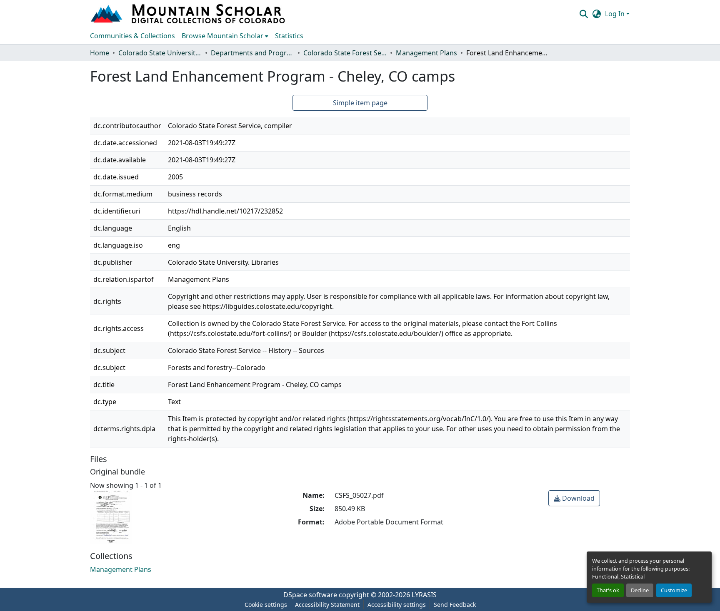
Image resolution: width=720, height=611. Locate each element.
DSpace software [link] (310, 594)
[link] (574, 498)
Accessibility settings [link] (397, 605)
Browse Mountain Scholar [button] (222, 35)
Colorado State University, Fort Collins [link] (160, 52)
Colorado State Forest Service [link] (345, 52)
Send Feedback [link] (455, 605)
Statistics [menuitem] (289, 35)
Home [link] (99, 52)
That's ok (608, 590)
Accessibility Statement (327, 605)
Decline (640, 590)
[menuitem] (225, 35)
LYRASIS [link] (424, 594)
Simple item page (360, 102)
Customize (674, 590)
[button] (189, 13)
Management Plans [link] (426, 52)
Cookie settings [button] (266, 605)
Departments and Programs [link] (252, 52)
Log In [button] (615, 13)
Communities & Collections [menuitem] (132, 35)
